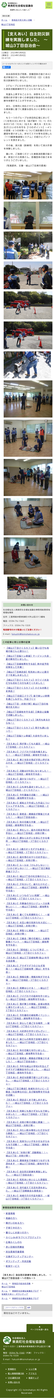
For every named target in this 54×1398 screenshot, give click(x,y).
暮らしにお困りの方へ (17, 1233)
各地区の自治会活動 (21, 1284)
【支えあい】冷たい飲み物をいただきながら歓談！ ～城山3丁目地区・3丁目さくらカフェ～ (28, 1133)
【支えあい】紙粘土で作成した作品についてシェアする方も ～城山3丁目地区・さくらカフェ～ (28, 806)
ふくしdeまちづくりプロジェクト (23, 1237)
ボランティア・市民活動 (18, 1261)
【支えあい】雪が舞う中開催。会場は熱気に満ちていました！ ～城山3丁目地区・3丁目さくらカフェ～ (28, 1007)
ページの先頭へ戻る (39, 1330)
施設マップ (34, 1378)
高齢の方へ (11, 1218)
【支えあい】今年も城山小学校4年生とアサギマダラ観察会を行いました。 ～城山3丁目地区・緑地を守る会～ (28, 1069)
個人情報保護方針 (16, 1373)
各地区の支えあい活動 (22, 20)
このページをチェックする (14, 1307)
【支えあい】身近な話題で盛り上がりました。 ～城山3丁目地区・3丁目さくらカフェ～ (28, 1080)
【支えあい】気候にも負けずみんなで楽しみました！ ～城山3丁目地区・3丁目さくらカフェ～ (28, 1114)
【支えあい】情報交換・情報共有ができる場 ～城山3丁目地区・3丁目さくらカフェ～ (28, 980)
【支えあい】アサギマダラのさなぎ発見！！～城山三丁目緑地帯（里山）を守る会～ (28, 969)
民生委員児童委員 (15, 1252)
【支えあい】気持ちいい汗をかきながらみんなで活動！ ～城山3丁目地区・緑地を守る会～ (28, 1144)
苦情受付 (12, 1369)
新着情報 (10, 1213)
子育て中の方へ (14, 1228)
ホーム (4, 20)
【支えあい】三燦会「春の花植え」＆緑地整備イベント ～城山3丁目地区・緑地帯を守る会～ (28, 941)
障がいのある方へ (15, 1223)
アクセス (33, 1373)
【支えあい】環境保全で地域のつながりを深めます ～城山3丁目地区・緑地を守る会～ (28, 1163)
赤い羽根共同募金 (15, 1247)
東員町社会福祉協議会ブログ (25, 1291)
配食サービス (13, 1266)
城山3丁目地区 (8, 24)
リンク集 (33, 1369)
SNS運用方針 (14, 1378)
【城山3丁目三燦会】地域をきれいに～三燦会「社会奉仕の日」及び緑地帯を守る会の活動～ (28, 1092)
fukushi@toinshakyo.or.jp (26, 634)
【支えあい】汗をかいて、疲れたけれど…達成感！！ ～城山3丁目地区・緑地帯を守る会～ (28, 887)
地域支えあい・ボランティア (15, 1294)
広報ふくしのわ (14, 1242)
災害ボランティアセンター (19, 1256)
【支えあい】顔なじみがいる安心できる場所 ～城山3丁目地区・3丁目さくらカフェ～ (28, 841)
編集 (28, 1307)
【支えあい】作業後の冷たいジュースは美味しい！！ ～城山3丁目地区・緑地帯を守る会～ (28, 906)
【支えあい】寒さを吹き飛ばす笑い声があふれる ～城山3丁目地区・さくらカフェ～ (28, 763)
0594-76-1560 (17, 1353)
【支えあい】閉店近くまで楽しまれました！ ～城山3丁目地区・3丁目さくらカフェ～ (27, 1103)
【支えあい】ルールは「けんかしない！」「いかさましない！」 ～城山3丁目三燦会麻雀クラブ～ (28, 868)
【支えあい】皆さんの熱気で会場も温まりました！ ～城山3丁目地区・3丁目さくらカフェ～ (28, 1042)
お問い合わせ (14, 1382)
